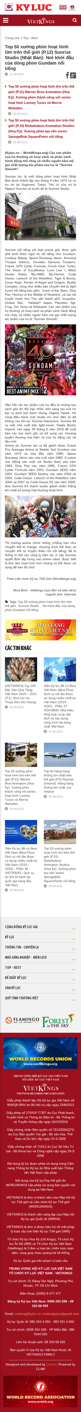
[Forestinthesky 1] (59, 1020)
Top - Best (30, 38)
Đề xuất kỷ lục (16, 978)
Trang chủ (12, 38)
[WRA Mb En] (40, 1053)
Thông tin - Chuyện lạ (22, 948)
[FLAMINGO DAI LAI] (22, 1020)
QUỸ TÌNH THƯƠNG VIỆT (21, 998)
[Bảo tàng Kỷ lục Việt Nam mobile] (40, 629)
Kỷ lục (9, 937)
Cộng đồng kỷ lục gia (21, 927)
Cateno (51, 1364)
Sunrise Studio (29, 606)
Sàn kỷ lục (13, 988)
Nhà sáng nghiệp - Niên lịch (26, 958)
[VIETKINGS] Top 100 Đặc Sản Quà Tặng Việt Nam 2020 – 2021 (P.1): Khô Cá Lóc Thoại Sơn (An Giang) (21, 694)
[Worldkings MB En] (40, 1391)
